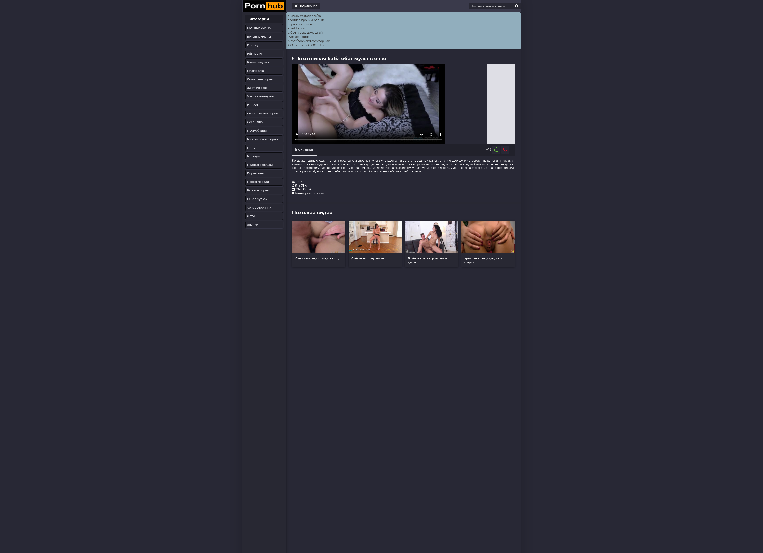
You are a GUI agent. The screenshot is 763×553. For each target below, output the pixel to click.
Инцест (252, 105)
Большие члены (259, 36)
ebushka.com (297, 28)
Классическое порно (262, 113)
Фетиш (252, 216)
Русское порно (258, 190)
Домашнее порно (260, 79)
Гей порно (254, 53)
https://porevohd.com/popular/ (309, 41)
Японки (252, 224)
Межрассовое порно (262, 139)
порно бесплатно (300, 24)
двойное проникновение (306, 20)
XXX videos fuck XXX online (306, 45)
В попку (252, 45)
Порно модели (258, 182)
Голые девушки (258, 62)
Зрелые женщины (260, 96)
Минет (252, 147)
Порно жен (255, 173)
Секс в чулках (257, 199)
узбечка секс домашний (305, 32)
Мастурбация (257, 130)
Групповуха (255, 71)
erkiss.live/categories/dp (304, 16)
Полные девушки (260, 165)
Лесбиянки (255, 122)
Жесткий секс (257, 88)
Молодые (254, 156)
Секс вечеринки (259, 207)
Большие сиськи (259, 28)
